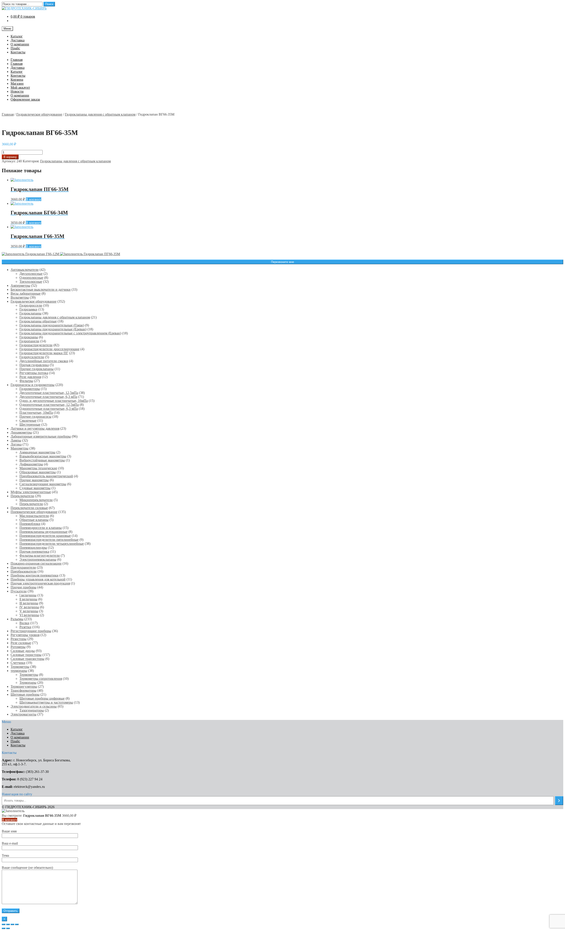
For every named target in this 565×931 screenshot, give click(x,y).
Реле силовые (21, 643)
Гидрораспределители (36, 345)
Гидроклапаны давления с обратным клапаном (100, 114)
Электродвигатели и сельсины (34, 706)
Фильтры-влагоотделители (39, 555)
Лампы (16, 440)
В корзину (10, 157)
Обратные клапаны (34, 520)
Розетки (25, 627)
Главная (17, 60)
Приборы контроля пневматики (34, 575)
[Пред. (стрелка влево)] (3, 928)
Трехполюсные (30, 281)
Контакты (18, 52)
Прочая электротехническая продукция (40, 583)
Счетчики (18, 663)
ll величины (28, 599)
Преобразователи (24, 571)
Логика (16, 444)
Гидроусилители (31, 357)
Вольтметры (20, 297)
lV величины (29, 607)
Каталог (17, 36)
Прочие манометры (34, 480)
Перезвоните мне (282, 262)
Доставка (17, 40)
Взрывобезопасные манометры (42, 456)
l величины (27, 595)
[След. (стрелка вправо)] (8, 928)
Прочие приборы (23, 587)
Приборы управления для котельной (38, 579)
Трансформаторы (23, 690)
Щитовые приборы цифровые (42, 698)
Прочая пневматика (34, 551)
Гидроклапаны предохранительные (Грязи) (51, 325)
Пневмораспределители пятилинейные (49, 539)
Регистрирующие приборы (31, 631)
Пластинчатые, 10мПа (36, 412)
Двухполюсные (31, 273)
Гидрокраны (28, 337)
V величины (28, 611)
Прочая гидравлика (34, 365)
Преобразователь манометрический (46, 476)
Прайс (15, 48)
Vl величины (29, 615)
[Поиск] (559, 800)
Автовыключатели (25, 270)
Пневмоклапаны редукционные (43, 532)
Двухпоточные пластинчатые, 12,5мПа (48, 393)
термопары (19, 670)
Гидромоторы (29, 389)
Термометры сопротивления (40, 678)
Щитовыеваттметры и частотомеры (46, 702)
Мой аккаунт (20, 87)
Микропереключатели (36, 500)
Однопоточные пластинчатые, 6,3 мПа (48, 408)
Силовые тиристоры (26, 655)
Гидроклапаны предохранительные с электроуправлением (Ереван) (70, 333)
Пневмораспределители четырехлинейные (51, 543)
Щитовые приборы (25, 694)
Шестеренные (29, 424)
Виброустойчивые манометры (42, 460)
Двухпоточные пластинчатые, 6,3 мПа (48, 397)
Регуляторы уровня (25, 635)
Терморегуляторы (24, 686)
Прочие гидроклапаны (36, 369)
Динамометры (21, 432)
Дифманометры (31, 464)
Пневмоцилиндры (33, 547)
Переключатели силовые (29, 508)
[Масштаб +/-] (17, 924)
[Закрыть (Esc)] (3, 924)
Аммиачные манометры (37, 452)
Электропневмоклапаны (37, 559)
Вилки (24, 623)
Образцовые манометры (37, 472)
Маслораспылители (34, 516)
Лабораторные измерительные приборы (41, 436)
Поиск (49, 4)
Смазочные (27, 420)
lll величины (28, 603)
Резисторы (18, 639)
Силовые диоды (23, 651)
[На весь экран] (12, 924)
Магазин (17, 83)
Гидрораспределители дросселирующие (49, 349)
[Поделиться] (8, 924)
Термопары (27, 682)
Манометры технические (38, 468)
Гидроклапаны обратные (38, 321)
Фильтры (26, 381)
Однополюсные (31, 277)
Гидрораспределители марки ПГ (43, 353)
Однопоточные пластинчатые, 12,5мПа (49, 404)
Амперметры (20, 285)
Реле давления (30, 377)
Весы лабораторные (26, 293)
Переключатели (22, 496)
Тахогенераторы (31, 710)
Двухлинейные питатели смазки (43, 361)
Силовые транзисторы (27, 659)
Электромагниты (23, 714)
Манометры (19, 448)
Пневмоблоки (29, 524)
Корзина (17, 79)
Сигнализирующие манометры (42, 484)
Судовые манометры (35, 488)
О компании (20, 44)
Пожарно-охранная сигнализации (36, 563)
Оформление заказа (25, 99)
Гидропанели (29, 341)
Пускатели (19, 591)
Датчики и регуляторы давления (35, 428)
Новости (17, 91)
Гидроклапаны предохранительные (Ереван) (53, 329)
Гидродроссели (30, 305)
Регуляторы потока (33, 373)
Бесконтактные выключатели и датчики (41, 289)
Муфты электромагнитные (31, 492)
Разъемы (17, 619)
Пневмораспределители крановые (45, 536)
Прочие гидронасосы (35, 416)
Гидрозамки (28, 309)
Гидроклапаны (30, 313)
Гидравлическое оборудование (39, 114)
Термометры (20, 667)
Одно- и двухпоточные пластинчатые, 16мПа (53, 401)
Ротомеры (18, 647)
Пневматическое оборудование (34, 512)
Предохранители (23, 567)
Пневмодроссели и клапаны (40, 528)
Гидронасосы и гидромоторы (33, 385)
